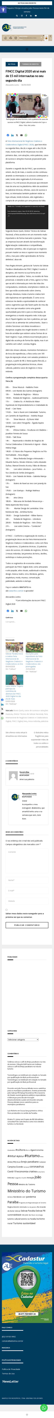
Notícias (11, 64)
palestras (44, 721)
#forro (27, 1150)
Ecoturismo (41, 1172)
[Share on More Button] (27, 1414)
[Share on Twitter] (17, 135)
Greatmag (29, 1398)
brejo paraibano (30, 1161)
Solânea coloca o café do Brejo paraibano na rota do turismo (24, 1066)
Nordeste (17, 1196)
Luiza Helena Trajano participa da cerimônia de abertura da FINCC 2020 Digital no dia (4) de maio (14, 692)
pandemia (31, 1196)
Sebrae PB (40, 1210)
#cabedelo (11, 1150)
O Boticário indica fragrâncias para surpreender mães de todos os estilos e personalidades (39, 739)
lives (25, 721)
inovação (30, 1177)
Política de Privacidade (11, 1369)
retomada (23, 1207)
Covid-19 (12, 1171)
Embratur (11, 1178)
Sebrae (17, 1211)
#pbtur (20, 1156)
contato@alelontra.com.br (12, 1341)
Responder (24, 775)
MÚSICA (10, 1197)
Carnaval (26, 1167)
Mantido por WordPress (11, 1398)
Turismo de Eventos (30, 64)
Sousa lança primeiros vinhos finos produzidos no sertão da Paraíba (25, 1111)
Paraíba (13, 1202)
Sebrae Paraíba (28, 1210)
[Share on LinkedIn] (12, 135)
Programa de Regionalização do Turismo (32, 1203)
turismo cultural (14, 1219)
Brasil (19, 1162)
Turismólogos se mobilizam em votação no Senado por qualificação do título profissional (27, 1076)
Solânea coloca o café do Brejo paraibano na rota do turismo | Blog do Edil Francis (26, 1063)
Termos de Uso (8, 1373)
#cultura (20, 1149)
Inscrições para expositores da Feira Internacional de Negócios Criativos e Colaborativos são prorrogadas (34, 660)
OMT (23, 1197)
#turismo (32, 1155)
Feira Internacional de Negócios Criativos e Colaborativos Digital (27, 717)
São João (25, 1215)
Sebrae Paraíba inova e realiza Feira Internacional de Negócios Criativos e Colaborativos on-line (14, 659)
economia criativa (27, 1171)
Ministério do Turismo (27, 1190)
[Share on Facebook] (8, 135)
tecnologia (39, 1215)
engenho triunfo (20, 1178)
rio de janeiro (32, 1207)
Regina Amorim (13, 1207)
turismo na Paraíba (28, 1219)
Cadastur (42, 1162)
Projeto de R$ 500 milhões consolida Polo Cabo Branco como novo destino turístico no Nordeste (26, 1121)
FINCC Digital (17, 721)
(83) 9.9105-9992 (9, 1336)
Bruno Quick (18, 710)
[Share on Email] (21, 135)
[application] (27, 217)
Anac (42, 1156)
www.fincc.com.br (16, 591)
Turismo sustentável (24, 1223)
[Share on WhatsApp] (26, 135)
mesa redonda (34, 721)
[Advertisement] (27, 991)
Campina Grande (15, 1166)
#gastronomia (37, 1150)
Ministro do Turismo (26, 1184)
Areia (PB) (12, 1162)
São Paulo (32, 1215)
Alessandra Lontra (12, 85)
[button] (3, 9)
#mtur (12, 1156)
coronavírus (37, 1166)
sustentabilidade (14, 1214)
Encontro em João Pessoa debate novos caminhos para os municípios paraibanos (25, 1102)
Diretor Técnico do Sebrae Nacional (28, 714)
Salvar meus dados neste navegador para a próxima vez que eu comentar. (25, 915)
